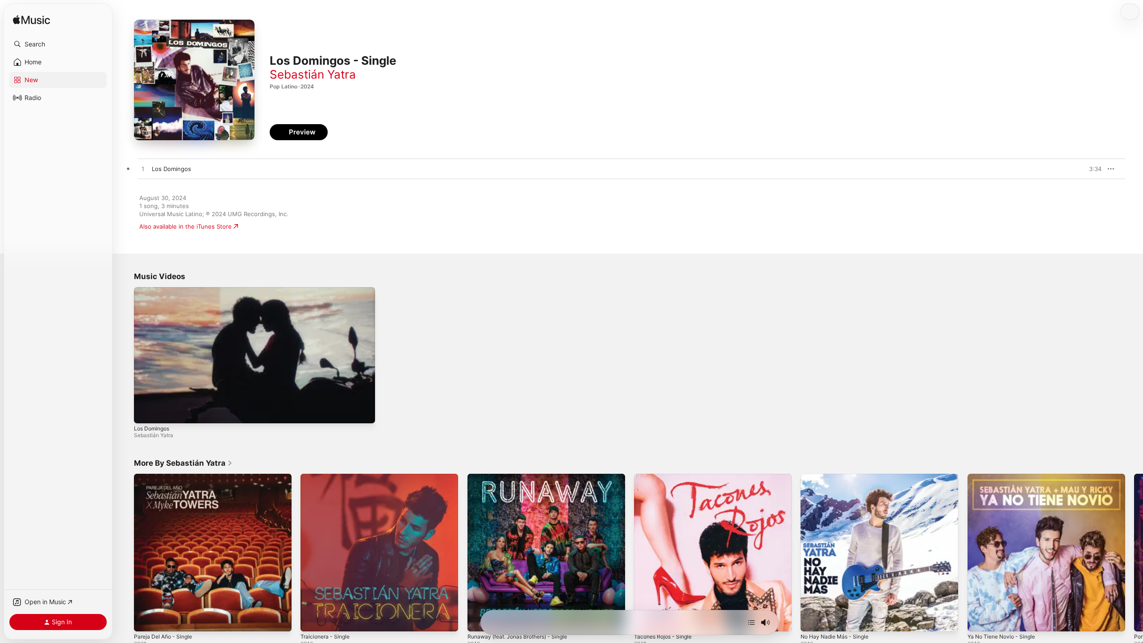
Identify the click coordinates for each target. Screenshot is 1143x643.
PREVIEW (1091, 168)
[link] (183, 463)
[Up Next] (751, 622)
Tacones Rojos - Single (665, 477)
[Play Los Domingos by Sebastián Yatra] (143, 169)
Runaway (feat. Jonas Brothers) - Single (523, 477)
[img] (31, 20)
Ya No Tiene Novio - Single (1005, 477)
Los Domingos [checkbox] (171, 168)
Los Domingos (151, 428)
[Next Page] (1134, 552)
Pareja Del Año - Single (166, 477)
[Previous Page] (125, 552)
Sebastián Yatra (313, 74)
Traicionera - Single (327, 477)
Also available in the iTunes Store (185, 226)
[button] (58, 44)
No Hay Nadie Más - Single (838, 477)
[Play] (145, 412)
